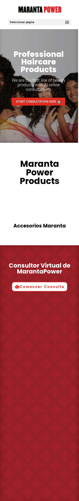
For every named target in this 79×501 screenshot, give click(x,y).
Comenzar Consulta (42, 286)
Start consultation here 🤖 (38, 101)
